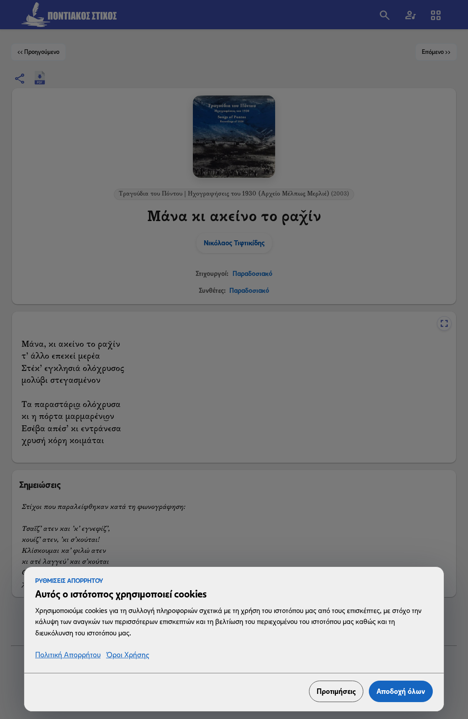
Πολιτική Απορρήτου (68, 655)
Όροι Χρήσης (127, 655)
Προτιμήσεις (336, 691)
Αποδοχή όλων (401, 691)
